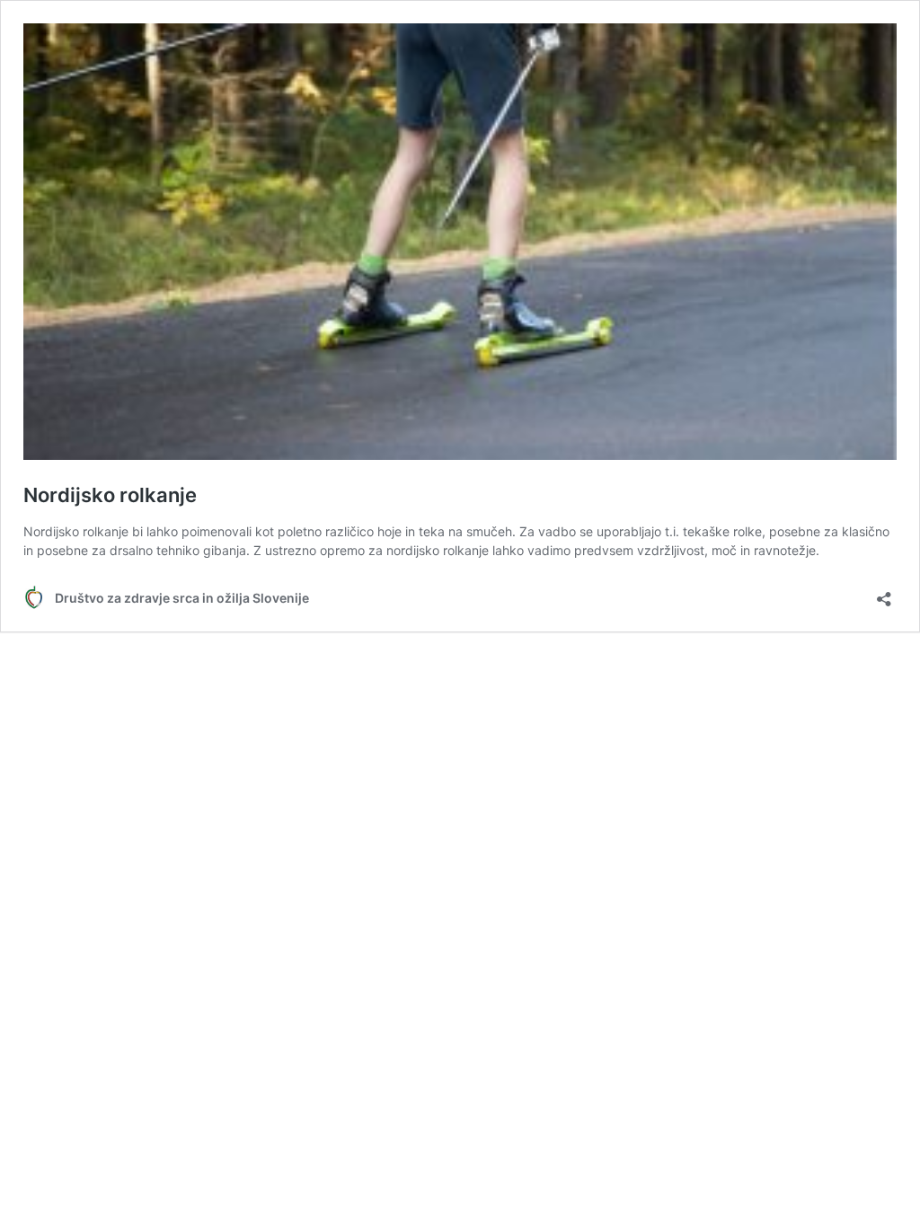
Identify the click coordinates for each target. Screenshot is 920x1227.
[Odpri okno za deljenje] (884, 593)
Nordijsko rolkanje (110, 495)
